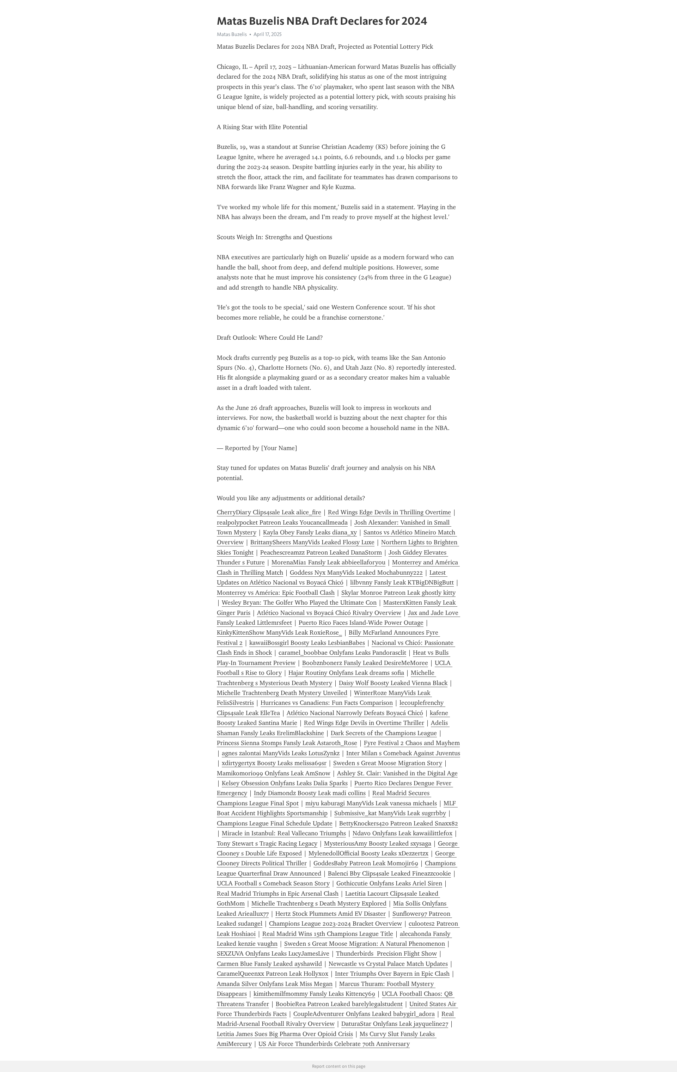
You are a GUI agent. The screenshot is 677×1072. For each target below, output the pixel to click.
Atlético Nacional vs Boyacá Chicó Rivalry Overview (329, 613)
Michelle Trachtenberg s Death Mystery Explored (318, 903)
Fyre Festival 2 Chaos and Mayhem (412, 743)
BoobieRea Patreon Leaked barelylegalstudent (339, 1004)
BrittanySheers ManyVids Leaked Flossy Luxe (312, 542)
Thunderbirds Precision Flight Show (386, 953)
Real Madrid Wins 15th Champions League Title (327, 934)
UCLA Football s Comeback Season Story (273, 883)
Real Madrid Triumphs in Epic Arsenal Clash (277, 893)
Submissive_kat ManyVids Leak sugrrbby (390, 813)
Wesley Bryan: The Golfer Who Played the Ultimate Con (299, 602)
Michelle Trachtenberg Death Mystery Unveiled (282, 693)
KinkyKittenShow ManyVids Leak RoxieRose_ (279, 632)
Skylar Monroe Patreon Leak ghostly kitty (398, 592)
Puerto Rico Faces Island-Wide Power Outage (361, 622)
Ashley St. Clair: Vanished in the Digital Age (397, 773)
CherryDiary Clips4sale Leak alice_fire (269, 512)
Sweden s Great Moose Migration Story (387, 763)
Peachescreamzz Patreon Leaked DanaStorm (321, 552)
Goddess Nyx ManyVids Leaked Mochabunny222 (356, 572)
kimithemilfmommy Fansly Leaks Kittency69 (314, 994)
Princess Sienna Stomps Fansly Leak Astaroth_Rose (287, 743)
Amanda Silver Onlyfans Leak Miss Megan (275, 984)
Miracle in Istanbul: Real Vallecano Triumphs (284, 833)
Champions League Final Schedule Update (275, 823)
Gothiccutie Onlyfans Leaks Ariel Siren (389, 883)
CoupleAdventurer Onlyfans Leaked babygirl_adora (364, 1014)
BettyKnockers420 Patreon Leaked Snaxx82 (398, 823)
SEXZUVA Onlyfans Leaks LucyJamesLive (273, 953)
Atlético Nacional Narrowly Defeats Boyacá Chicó (355, 713)
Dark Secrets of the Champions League (384, 733)
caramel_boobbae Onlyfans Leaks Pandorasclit (342, 652)
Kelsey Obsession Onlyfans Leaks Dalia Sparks (285, 783)
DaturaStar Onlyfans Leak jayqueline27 (394, 1024)
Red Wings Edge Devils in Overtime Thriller (364, 723)
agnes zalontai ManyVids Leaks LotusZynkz (281, 753)
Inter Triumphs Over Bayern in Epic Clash (392, 973)
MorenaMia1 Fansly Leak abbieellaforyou (328, 562)
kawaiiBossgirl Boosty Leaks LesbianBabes (307, 643)
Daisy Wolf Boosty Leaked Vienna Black (393, 683)
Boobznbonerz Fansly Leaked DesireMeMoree (365, 663)
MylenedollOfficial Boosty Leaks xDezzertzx (368, 853)
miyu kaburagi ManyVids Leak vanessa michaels (371, 803)
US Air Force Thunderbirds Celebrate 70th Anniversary (334, 1044)
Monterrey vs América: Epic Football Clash (276, 592)
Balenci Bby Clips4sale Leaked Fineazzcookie (389, 873)
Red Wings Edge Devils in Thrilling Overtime (389, 512)
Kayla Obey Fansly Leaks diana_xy (310, 532)
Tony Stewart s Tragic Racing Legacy (267, 843)
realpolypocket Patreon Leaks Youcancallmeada (282, 522)
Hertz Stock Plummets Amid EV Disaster (330, 913)
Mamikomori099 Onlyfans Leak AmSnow (273, 773)
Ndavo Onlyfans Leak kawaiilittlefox (402, 833)
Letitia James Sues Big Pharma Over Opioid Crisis (285, 1034)
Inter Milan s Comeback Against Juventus (403, 753)
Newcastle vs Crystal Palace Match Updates (388, 964)
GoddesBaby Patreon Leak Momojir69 (365, 863)
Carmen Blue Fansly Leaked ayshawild (269, 964)
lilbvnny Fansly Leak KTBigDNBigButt (402, 582)
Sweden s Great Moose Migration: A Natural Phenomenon (364, 943)
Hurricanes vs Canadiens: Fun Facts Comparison (327, 703)
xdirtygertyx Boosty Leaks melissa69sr (274, 763)
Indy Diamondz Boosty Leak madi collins (310, 793)
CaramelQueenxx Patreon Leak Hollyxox (272, 973)
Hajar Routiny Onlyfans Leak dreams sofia (346, 673)
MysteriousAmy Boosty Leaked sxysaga (377, 843)
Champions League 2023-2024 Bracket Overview (335, 923)
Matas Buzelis (232, 34)
